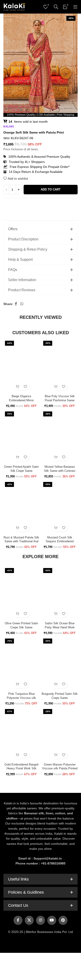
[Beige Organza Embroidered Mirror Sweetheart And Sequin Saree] (21, 366)
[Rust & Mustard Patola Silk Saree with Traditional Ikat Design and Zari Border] (21, 507)
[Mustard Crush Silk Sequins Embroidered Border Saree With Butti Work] (60, 507)
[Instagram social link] (40, 920)
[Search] (56, 6)
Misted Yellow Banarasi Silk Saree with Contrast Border (59, 470)
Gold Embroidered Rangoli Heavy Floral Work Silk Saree (21, 768)
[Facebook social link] (16, 303)
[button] (17, 386)
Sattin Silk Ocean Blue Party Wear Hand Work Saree (60, 627)
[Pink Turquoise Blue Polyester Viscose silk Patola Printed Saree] (21, 664)
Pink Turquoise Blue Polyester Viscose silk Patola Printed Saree (21, 697)
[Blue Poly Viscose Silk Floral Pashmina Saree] (60, 366)
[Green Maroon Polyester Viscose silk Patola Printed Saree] (60, 734)
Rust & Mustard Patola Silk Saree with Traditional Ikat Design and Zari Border (21, 541)
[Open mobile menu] (75, 6)
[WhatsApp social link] (22, 303)
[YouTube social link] (51, 920)
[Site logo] (14, 6)
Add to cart (51, 189)
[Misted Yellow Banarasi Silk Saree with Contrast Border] (60, 436)
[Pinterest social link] (63, 920)
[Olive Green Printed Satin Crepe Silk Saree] (21, 593)
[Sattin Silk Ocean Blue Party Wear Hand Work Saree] (60, 593)
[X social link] (29, 920)
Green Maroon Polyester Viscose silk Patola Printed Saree (59, 768)
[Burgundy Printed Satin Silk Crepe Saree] (60, 664)
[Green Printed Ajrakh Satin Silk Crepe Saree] (21, 436)
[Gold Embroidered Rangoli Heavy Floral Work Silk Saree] (21, 734)
